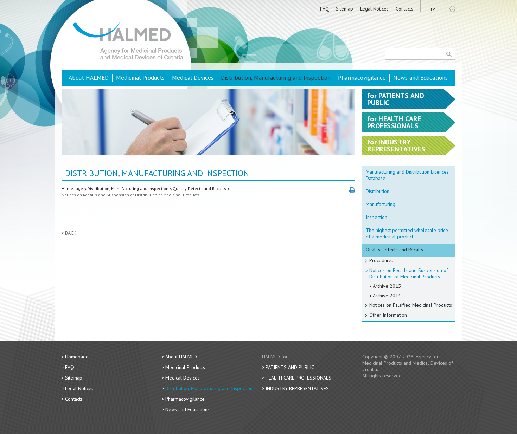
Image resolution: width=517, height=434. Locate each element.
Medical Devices (192, 78)
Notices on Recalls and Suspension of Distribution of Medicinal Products (131, 194)
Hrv (431, 9)
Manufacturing (380, 204)
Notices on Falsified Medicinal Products (410, 305)
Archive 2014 (387, 295)
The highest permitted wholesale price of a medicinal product (407, 233)
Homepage (72, 188)
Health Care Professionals (298, 378)
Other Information (388, 315)
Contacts (404, 9)
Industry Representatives (297, 388)
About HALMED (89, 78)
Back (70, 233)
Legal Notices (374, 9)
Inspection (376, 217)
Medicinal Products (140, 78)
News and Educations (420, 78)
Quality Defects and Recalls (199, 188)
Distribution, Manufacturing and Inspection (276, 78)
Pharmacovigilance (362, 78)
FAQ (324, 9)
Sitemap (344, 9)
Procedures (381, 260)
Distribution (377, 191)
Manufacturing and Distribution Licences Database (407, 175)
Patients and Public (290, 367)
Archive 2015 (387, 286)
